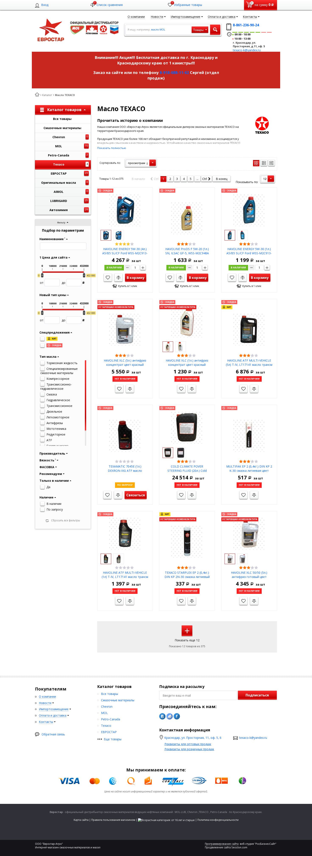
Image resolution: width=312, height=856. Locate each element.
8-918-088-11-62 (174, 72)
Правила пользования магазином (113, 820)
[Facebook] (177, 716)
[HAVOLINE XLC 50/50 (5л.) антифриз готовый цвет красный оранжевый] (249, 533)
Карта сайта (81, 820)
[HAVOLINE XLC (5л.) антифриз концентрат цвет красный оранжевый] (125, 329)
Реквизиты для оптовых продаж (187, 744)
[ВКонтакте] (162, 716)
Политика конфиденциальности (218, 820)
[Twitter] (169, 716)
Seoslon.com (239, 847)
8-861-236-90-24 (246, 25)
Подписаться (257, 695)
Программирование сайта (222, 844)
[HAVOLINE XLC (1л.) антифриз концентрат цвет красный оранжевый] (187, 321)
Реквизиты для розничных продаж (189, 749)
